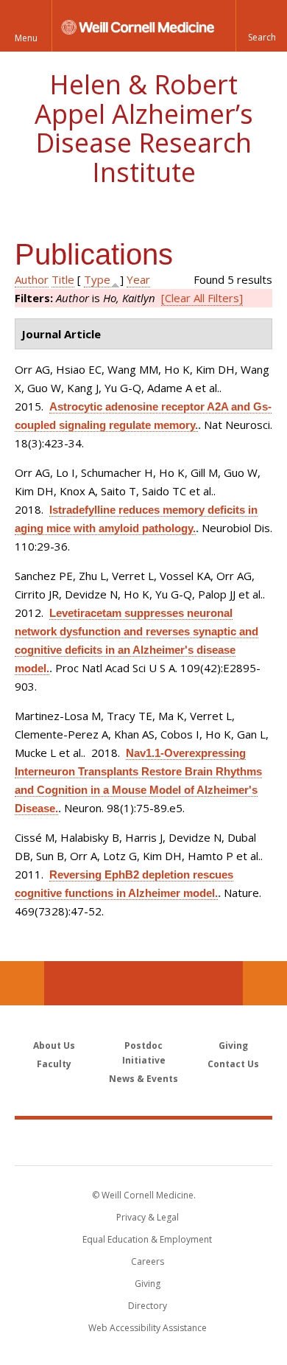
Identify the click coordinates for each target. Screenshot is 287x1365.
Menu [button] (26, 38)
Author (32, 279)
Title (63, 279)
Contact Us (265, 983)
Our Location (22, 983)
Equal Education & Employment (147, 1239)
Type (97, 279)
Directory (147, 1305)
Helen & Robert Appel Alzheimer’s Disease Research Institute (144, 128)
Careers (147, 1261)
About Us (54, 1045)
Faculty (54, 1064)
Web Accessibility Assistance (147, 1328)
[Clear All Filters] (202, 297)
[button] (261, 26)
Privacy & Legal (147, 1217)
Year (138, 279)
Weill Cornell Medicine (143, 1142)
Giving (233, 1045)
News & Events (143, 1078)
